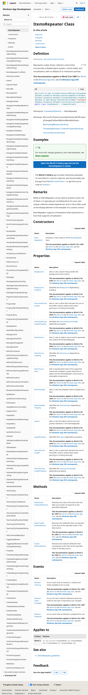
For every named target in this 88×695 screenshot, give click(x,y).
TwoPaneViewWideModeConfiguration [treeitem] (17, 631)
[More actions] (84, 17)
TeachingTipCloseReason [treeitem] (16, 502)
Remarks (38, 41)
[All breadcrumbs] (35, 17)
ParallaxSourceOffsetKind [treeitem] (16, 253)
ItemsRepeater (76, 238)
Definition (39, 35)
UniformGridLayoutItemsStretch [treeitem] (17, 649)
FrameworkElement (52, 111)
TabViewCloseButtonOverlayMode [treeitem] (17, 441)
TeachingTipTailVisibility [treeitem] (15, 524)
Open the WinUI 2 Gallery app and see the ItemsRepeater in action (60, 164)
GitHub (46, 184)
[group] (59, 99)
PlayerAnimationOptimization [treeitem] (17, 298)
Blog (32, 690)
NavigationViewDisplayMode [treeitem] (17, 119)
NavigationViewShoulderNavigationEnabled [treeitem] (17, 207)
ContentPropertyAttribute (72, 128)
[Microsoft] (4, 3)
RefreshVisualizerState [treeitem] (15, 386)
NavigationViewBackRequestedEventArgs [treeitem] (17, 113)
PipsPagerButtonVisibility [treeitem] (16, 281)
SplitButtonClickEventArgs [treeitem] (16, 398)
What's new (67, 9)
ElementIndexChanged (37, 600)
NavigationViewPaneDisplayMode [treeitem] (17, 186)
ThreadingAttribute (51, 128)
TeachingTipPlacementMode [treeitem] (17, 520)
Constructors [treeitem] (13, 34)
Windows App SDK (47, 79)
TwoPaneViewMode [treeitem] (13, 615)
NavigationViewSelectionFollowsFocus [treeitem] (17, 200)
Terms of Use (7, 693)
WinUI (83, 76)
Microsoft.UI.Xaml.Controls (48, 17)
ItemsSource (39, 337)
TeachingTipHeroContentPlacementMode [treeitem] (17, 514)
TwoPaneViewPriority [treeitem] (14, 619)
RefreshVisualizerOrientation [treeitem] (17, 382)
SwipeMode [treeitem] (10, 428)
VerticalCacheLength (68, 468)
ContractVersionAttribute (54, 132)
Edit (84, 65)
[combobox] (16, 20)
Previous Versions (21, 690)
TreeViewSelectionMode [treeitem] (15, 606)
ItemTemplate (39, 389)
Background (39, 272)
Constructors (40, 43)
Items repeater (42, 155)
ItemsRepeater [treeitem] (14, 30)
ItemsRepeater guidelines (49, 655)
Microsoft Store (57, 181)
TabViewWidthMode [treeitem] (14, 486)
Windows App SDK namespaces (58, 249)
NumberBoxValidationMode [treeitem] (17, 242)
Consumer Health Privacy (69, 690)
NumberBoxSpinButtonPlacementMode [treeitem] (17, 236)
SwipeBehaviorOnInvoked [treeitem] (16, 407)
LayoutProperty (40, 437)
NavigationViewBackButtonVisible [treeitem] (17, 106)
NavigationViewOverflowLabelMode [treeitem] (17, 172)
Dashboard (79, 9)
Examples (39, 38)
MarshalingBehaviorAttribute (55, 124)
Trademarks (19, 693)
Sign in (82, 3)
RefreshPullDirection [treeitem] (14, 362)
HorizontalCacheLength (69, 321)
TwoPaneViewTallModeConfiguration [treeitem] (17, 624)
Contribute (43, 690)
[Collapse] (28, 15)
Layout (36, 421)
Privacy (52, 690)
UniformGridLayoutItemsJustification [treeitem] (17, 642)
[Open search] (76, 3)
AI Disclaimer (7, 690)
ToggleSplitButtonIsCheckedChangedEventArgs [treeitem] (17, 545)
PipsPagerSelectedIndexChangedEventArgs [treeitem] (17, 286)
